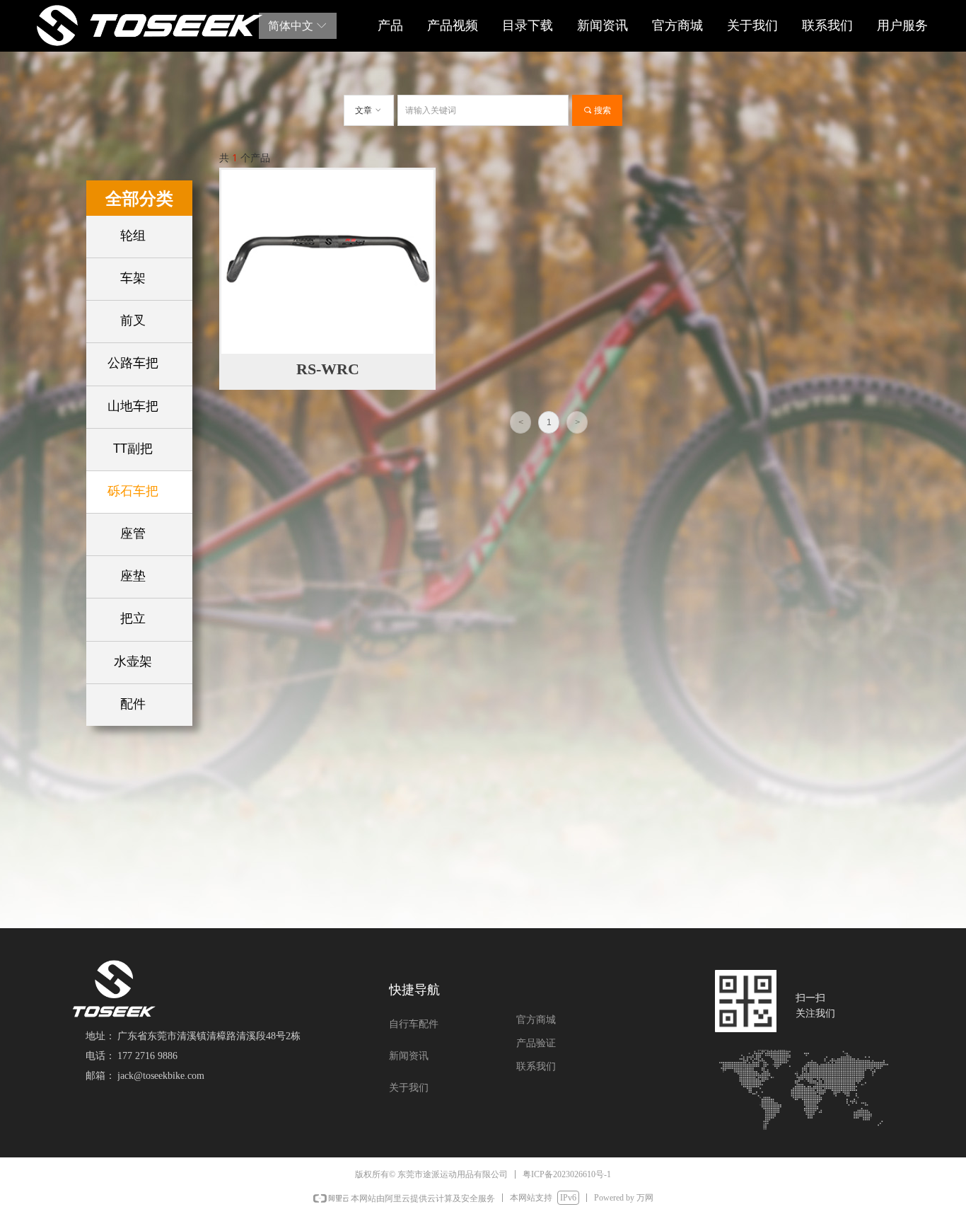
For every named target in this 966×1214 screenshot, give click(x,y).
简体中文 (290, 26)
